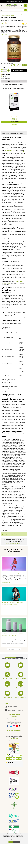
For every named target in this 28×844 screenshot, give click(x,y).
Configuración (16, 842)
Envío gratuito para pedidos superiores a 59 (14, 1)
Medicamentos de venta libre (20, 697)
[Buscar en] (25, 10)
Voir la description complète (6, 34)
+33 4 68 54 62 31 (14, 738)
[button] (1, 5)
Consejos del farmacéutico (10, 534)
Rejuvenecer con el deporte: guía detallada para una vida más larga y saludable (13, 603)
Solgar (2, 23)
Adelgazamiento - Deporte (14, 14)
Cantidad (3, 67)
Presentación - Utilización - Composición (12, 133)
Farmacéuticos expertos (7, 678)
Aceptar (10, 842)
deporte (22, 14)
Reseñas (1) (4, 530)
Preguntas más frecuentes (21, 678)
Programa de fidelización (7, 697)
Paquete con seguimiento (7, 669)
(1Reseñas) (24, 24)
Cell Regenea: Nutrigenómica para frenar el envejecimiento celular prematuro (12, 634)
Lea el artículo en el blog (6, 582)
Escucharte (20, 669)
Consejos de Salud (14, 649)
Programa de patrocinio (20, 687)
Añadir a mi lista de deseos (7, 63)
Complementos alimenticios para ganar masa (13, 573)
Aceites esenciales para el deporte (7, 15)
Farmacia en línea (4, 14)
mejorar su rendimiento (10, 150)
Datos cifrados (7, 687)
